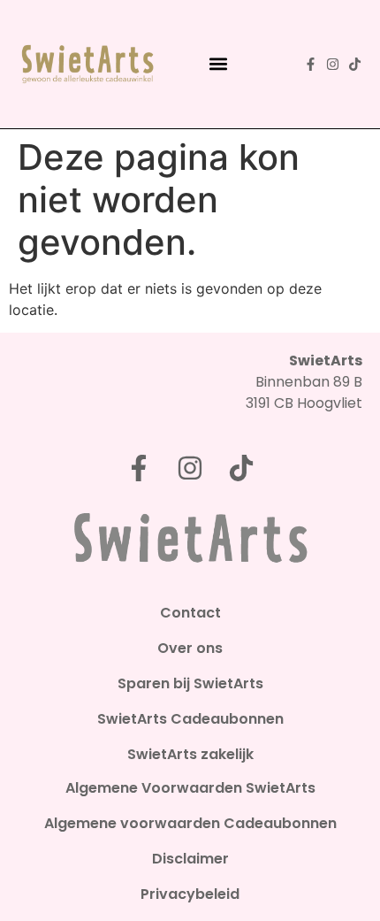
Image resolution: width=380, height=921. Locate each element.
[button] (218, 64)
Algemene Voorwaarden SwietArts (190, 788)
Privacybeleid (190, 894)
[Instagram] (332, 64)
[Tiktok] (354, 64)
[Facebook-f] (310, 64)
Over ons (190, 648)
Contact (190, 613)
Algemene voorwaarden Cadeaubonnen (190, 824)
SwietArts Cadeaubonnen (190, 719)
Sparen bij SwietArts (190, 684)
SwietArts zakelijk (190, 755)
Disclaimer (190, 859)
